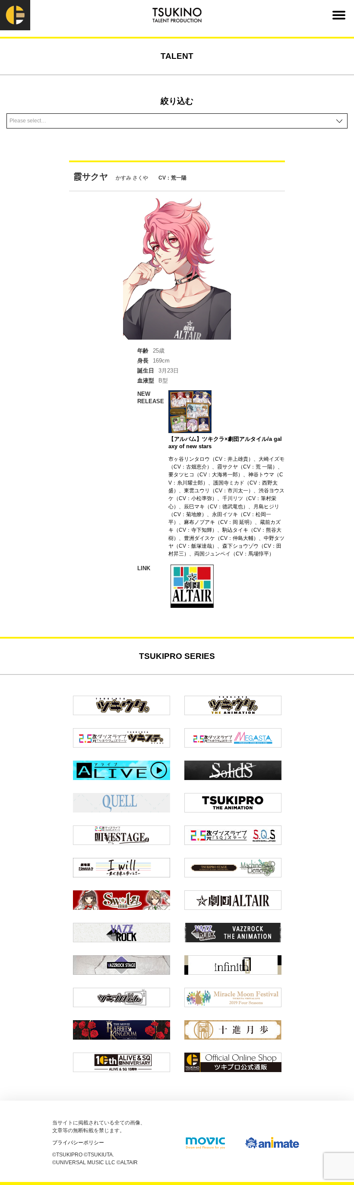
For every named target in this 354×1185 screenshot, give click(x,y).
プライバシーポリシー (78, 1143)
